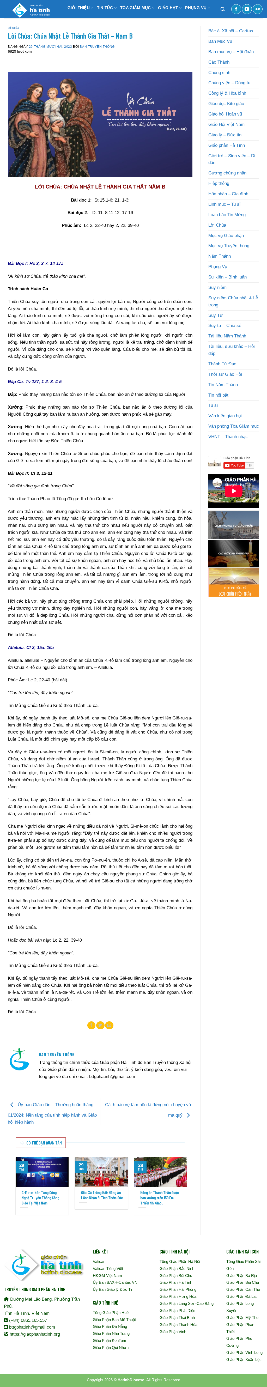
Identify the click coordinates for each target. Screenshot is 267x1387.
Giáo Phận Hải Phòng (178, 1289)
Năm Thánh (219, 256)
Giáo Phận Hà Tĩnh (176, 1282)
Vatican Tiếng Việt (108, 1268)
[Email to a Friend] (109, 1025)
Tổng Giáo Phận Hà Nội (180, 1261)
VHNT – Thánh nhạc (228, 436)
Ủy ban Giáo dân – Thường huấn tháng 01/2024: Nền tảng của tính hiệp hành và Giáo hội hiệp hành (52, 1113)
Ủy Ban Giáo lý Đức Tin (113, 1289)
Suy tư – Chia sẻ (224, 325)
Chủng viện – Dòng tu (229, 82)
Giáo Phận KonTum (109, 1340)
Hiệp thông (218, 183)
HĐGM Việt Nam (107, 1275)
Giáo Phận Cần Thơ (243, 1289)
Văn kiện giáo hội (225, 415)
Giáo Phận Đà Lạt (241, 1296)
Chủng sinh (219, 72)
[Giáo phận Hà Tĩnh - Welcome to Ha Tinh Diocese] (30, 9)
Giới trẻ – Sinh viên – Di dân (231, 159)
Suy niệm (217, 287)
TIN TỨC (105, 7)
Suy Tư (215, 315)
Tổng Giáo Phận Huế (111, 1312)
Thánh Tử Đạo (222, 363)
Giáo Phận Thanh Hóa (178, 1324)
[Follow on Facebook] (236, 9)
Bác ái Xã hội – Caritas (230, 30)
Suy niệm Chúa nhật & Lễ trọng (233, 301)
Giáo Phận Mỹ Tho (242, 1317)
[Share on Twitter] (100, 1025)
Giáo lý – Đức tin (224, 134)
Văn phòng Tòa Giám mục (233, 426)
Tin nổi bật (218, 395)
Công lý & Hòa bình (227, 93)
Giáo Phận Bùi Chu (176, 1275)
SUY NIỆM (98, 23)
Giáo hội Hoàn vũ (225, 114)
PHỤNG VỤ (196, 7)
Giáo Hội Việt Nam (226, 124)
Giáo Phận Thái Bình (177, 1317)
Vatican (99, 1261)
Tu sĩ (213, 405)
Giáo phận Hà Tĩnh (226, 145)
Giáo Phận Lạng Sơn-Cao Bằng (187, 1303)
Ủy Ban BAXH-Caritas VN (115, 1282)
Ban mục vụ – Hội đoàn (231, 51)
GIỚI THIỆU (79, 7)
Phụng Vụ (217, 266)
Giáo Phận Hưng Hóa (178, 1296)
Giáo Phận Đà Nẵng (110, 1326)
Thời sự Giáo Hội (225, 374)
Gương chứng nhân (227, 173)
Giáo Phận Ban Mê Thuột (114, 1319)
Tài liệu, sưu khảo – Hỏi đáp (231, 350)
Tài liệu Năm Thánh (227, 336)
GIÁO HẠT (168, 7)
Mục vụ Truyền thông (228, 245)
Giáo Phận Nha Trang (111, 1333)
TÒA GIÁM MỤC (135, 7)
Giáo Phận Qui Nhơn (111, 1347)
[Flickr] (258, 9)
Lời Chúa (13, 27)
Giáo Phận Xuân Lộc (244, 1359)
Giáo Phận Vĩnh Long (244, 1352)
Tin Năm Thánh (223, 384)
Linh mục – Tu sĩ (224, 204)
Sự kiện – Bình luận (227, 277)
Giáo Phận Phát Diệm (178, 1310)
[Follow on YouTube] (247, 9)
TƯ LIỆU (74, 23)
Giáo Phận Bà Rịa (241, 1275)
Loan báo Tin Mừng (227, 214)
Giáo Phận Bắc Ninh (177, 1268)
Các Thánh (218, 62)
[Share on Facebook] (91, 1025)
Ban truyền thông (97, 46)
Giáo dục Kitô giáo (226, 103)
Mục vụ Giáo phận (226, 235)
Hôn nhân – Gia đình (228, 193)
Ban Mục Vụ (220, 41)
